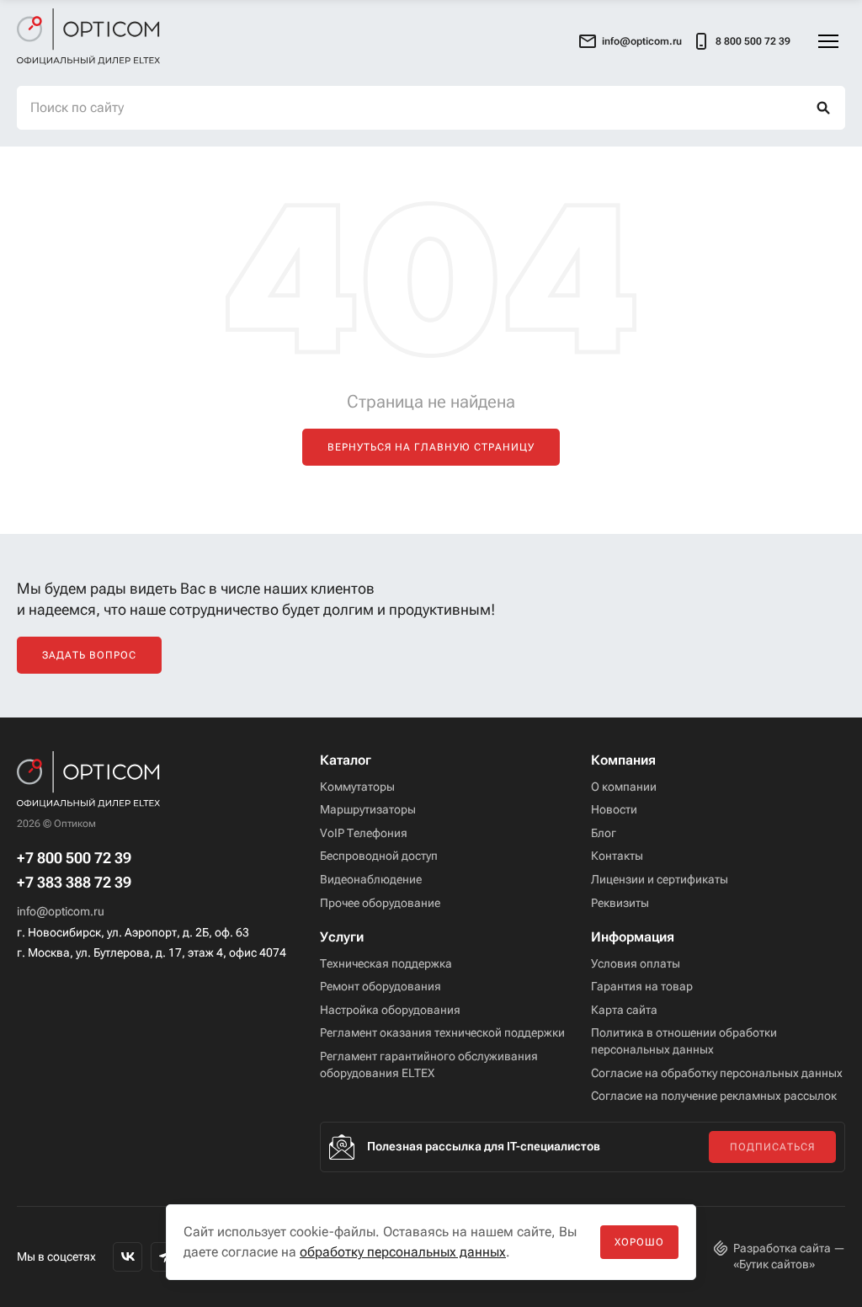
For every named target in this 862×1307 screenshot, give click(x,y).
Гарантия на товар (642, 986)
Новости (614, 809)
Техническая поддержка (386, 963)
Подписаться (772, 1147)
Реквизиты (620, 903)
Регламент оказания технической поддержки (442, 1032)
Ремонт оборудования (380, 986)
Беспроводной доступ (379, 855)
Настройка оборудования (390, 1009)
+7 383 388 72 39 (74, 882)
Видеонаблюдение (371, 879)
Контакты (617, 855)
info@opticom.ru (60, 911)
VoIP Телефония (363, 833)
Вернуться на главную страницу (431, 447)
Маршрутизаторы (368, 809)
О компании (624, 786)
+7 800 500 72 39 (74, 858)
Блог (603, 833)
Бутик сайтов (774, 1264)
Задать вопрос (89, 655)
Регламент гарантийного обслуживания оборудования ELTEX (429, 1064)
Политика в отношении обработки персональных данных (684, 1041)
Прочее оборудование (380, 903)
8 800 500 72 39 (753, 41)
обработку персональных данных (403, 1252)
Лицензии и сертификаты (659, 879)
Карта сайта (624, 1009)
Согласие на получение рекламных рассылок (714, 1095)
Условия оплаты (635, 963)
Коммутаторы (357, 786)
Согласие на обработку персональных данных (717, 1073)
